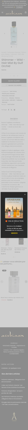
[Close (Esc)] (25, 194)
